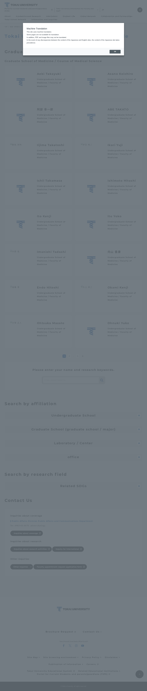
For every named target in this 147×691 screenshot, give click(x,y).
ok (115, 51)
